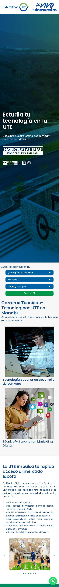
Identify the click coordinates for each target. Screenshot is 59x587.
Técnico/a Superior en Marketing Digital (28, 443)
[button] (4, 554)
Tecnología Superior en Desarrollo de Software (28, 382)
